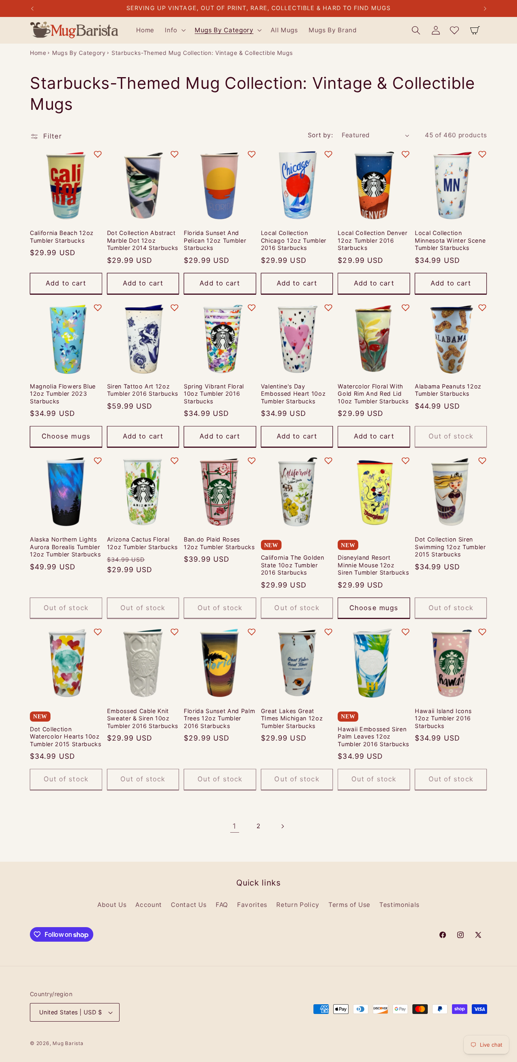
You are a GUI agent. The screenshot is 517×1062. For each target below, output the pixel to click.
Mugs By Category (79, 52)
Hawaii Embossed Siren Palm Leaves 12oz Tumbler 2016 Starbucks (373, 736)
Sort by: (320, 135)
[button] (174, 30)
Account (148, 905)
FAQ (222, 905)
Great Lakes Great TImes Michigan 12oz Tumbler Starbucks (292, 718)
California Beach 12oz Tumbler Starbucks (62, 236)
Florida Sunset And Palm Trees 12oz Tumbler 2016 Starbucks (219, 718)
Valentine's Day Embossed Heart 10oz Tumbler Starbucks (293, 394)
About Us (111, 905)
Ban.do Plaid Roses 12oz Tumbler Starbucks (219, 543)
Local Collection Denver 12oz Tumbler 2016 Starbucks (372, 240)
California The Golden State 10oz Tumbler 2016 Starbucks (292, 565)
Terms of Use (349, 905)
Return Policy (297, 905)
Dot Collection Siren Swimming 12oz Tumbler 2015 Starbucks (450, 547)
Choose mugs (66, 436)
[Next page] (282, 826)
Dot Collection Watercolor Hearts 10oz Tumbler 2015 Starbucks (65, 736)
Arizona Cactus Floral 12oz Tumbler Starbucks (142, 543)
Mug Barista (68, 1043)
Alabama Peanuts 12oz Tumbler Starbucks (448, 390)
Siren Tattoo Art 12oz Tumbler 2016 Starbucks (143, 390)
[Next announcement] (485, 8)
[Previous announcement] (32, 8)
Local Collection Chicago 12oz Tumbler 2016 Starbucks (293, 240)
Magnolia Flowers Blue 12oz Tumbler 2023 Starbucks (63, 394)
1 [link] (234, 826)
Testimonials (399, 905)
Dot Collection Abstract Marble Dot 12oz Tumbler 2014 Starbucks (143, 240)
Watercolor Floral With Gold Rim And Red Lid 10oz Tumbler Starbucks (373, 394)
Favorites (252, 905)
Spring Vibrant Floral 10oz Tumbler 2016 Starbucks (214, 394)
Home (38, 52)
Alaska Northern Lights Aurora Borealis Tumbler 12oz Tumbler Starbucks (65, 547)
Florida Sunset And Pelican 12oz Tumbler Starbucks (215, 240)
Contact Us (189, 905)
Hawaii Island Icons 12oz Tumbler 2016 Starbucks (443, 718)
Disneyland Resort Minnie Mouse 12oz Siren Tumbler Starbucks (373, 565)
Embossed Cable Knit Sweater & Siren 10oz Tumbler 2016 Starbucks (143, 718)
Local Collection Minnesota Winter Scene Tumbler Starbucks (450, 240)
